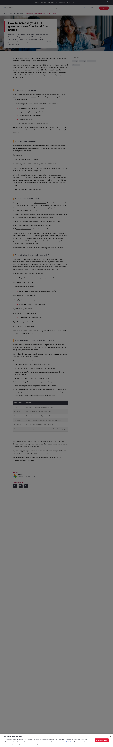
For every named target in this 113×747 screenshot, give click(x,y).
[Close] (110, 736)
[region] (56, 740)
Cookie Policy (70, 742)
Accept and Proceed (101, 740)
